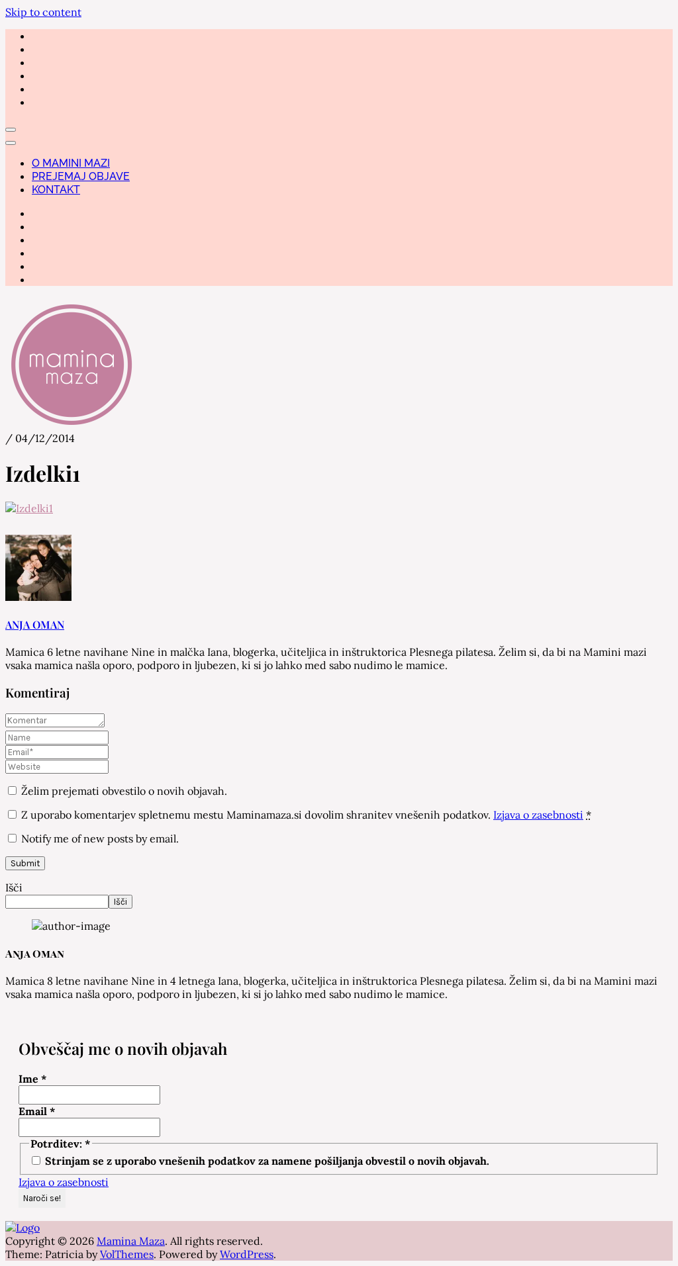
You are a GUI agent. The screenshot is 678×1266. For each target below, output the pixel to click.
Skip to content (43, 12)
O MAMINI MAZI (71, 163)
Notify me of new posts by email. (100, 838)
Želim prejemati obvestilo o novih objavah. (123, 790)
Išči (14, 887)
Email (37, 1111)
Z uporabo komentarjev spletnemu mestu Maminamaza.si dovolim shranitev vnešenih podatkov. (306, 814)
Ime (33, 1078)
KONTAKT (56, 189)
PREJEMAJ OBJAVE (81, 176)
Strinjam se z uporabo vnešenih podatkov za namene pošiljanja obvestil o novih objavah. (265, 1160)
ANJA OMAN (34, 624)
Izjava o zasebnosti (538, 814)
